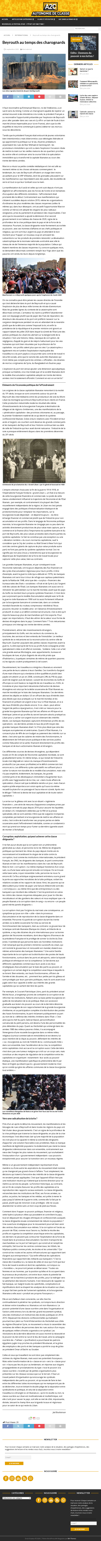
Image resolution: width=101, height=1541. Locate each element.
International (27, 49)
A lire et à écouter (45, 19)
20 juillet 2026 (85, 88)
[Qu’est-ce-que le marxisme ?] (73, 71)
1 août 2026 (85, 74)
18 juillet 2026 (85, 104)
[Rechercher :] (86, 28)
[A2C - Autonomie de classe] (50, 15)
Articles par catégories (22, 19)
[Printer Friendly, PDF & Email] (34, 1418)
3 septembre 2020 (12, 49)
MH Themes (72, 1539)
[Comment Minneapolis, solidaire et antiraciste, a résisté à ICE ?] (73, 84)
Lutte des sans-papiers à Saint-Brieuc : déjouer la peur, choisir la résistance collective (89, 98)
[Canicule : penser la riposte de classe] (73, 114)
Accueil (5, 19)
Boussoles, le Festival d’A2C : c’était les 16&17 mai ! (23, 24)
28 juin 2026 (85, 116)
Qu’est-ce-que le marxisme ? (86, 70)
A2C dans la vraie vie (67, 19)
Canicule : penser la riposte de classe (87, 113)
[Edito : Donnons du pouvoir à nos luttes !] (83, 43)
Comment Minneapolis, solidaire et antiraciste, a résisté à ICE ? (89, 83)
